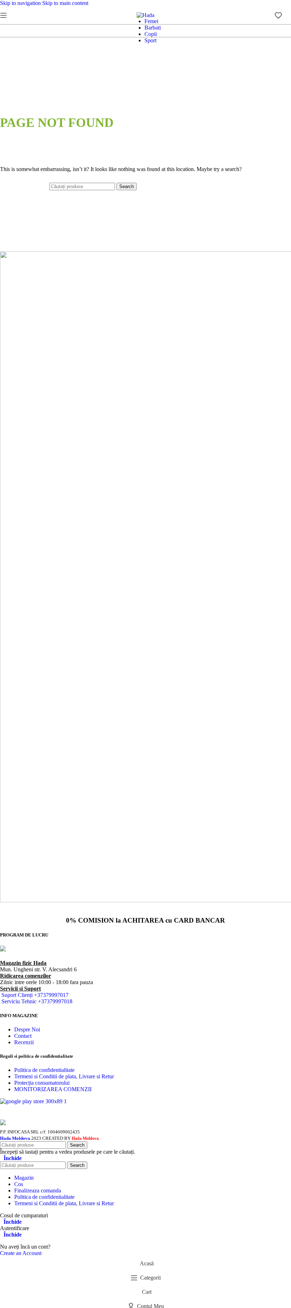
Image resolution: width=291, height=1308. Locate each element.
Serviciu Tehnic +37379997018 (36, 1001)
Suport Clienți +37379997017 (34, 995)
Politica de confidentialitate (44, 1070)
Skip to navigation (21, 3)
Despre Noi (27, 1029)
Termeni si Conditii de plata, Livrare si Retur (64, 1076)
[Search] (14, 15)
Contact (23, 1036)
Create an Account (21, 1253)
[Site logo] (145, 15)
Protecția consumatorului (42, 1083)
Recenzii (24, 1042)
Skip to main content (65, 3)
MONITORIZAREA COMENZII (53, 1089)
